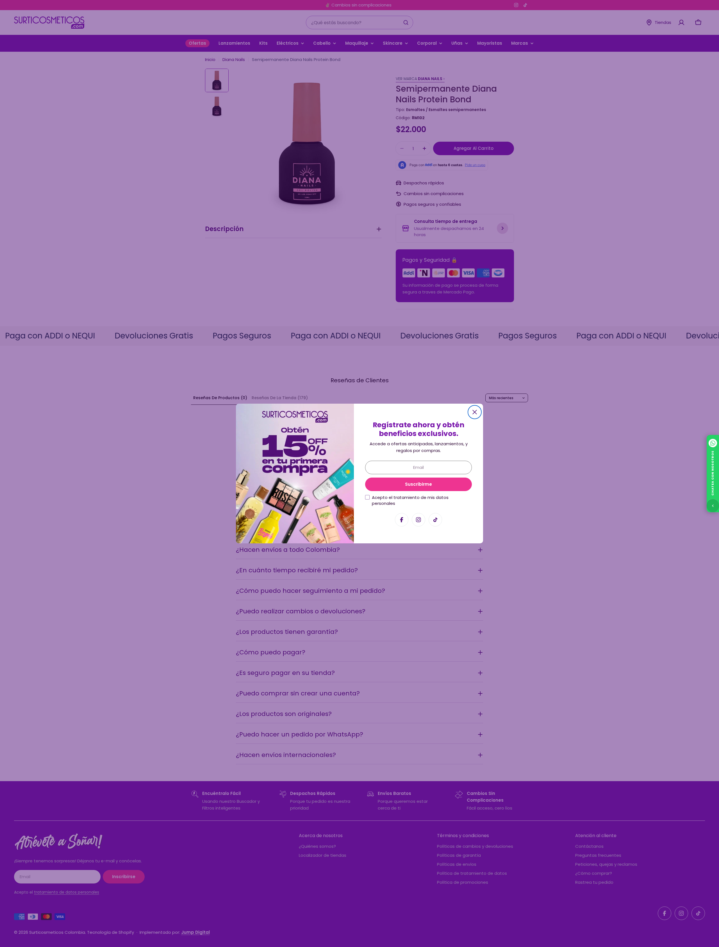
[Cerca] (474, 412)
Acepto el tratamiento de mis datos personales (410, 500)
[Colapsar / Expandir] (713, 505)
